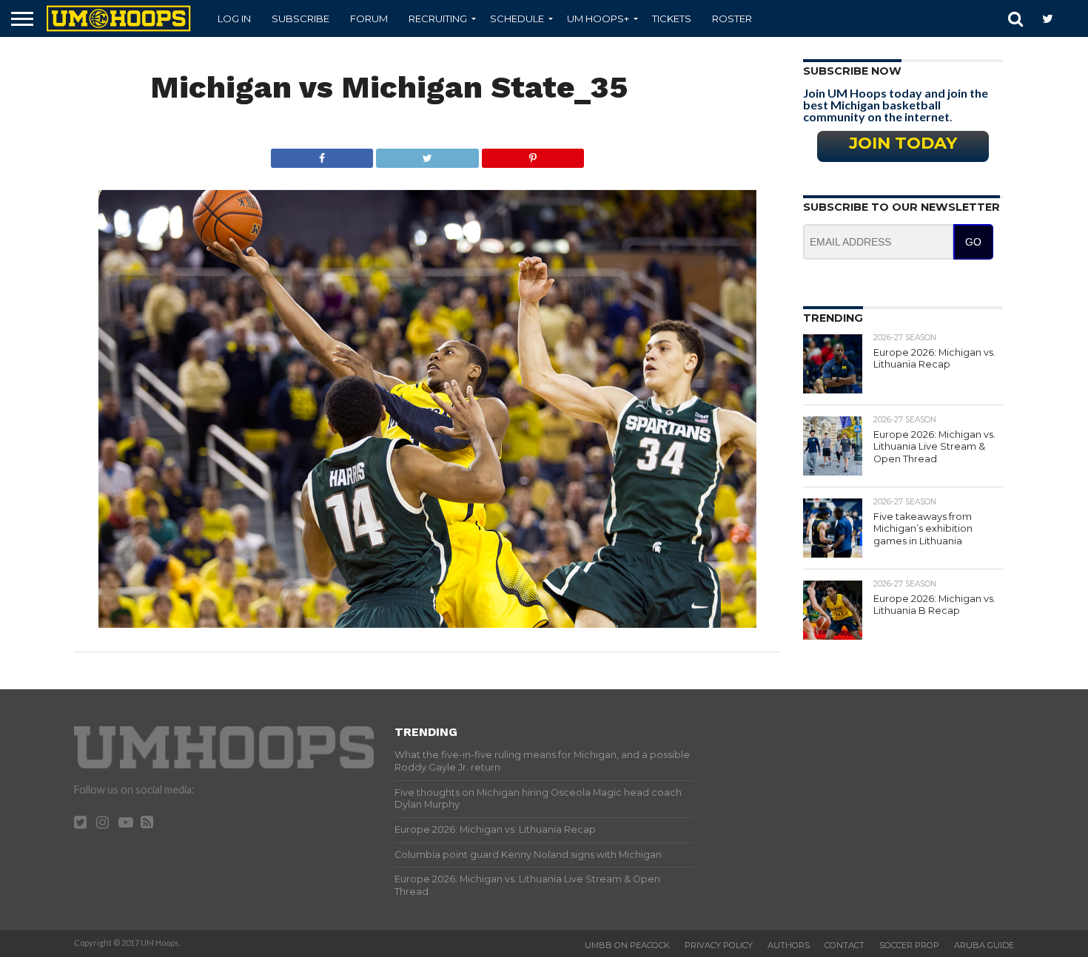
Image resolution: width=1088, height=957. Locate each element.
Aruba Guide (984, 945)
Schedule (517, 18)
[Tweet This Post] (427, 154)
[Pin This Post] (533, 154)
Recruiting (438, 18)
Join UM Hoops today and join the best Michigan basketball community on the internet (895, 105)
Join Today (903, 142)
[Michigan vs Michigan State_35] (427, 623)
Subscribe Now (852, 71)
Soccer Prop (909, 945)
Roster (732, 18)
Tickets (671, 18)
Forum (369, 18)
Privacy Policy (719, 945)
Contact (844, 945)
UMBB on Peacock (627, 945)
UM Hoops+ (598, 18)
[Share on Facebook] (322, 154)
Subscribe (300, 18)
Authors (789, 945)
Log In (234, 18)
